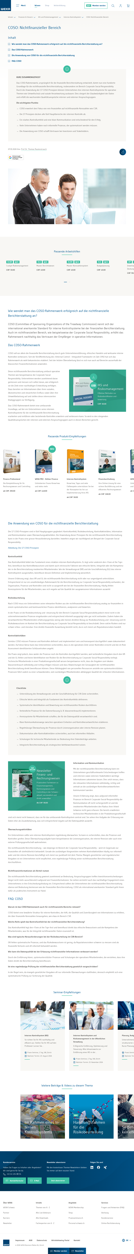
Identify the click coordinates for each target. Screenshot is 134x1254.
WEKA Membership (76, 1207)
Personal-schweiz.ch (76, 1223)
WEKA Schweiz (9, 1207)
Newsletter (7, 1223)
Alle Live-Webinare (43, 1213)
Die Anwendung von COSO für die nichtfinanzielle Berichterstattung (43, 55)
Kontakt (77, 1240)
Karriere (6, 1218)
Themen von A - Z (43, 1207)
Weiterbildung (59, 5)
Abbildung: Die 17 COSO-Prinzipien (23, 548)
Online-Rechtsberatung (110, 1223)
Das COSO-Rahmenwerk (23, 49)
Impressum (19, 1240)
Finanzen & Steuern (25, 17)
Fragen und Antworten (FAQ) (112, 1207)
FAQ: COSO (16, 61)
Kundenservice (107, 1218)
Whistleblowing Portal (60, 1240)
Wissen (37, 5)
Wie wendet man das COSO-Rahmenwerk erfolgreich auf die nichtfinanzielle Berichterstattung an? (57, 44)
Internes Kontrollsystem (72, 17)
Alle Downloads (42, 1218)
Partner (6, 1213)
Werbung (105, 1213)
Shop (47, 5)
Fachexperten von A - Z (45, 1223)
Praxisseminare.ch (76, 1218)
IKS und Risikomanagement (48, 17)
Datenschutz (42, 1240)
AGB (30, 1240)
